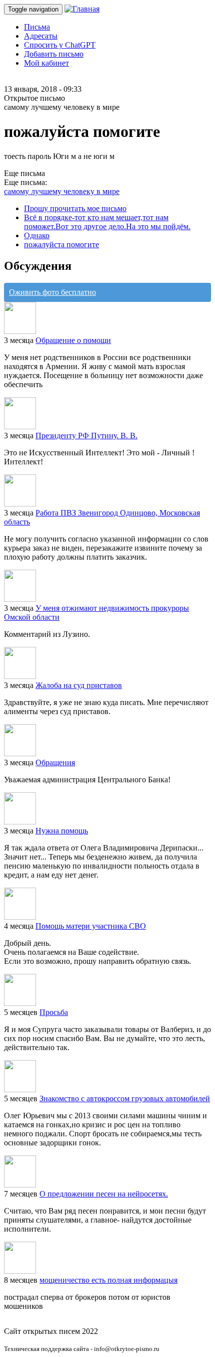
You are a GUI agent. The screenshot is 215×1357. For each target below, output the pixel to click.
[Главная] (82, 9)
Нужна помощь (62, 830)
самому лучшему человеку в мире (62, 191)
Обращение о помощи (73, 340)
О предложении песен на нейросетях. (104, 1194)
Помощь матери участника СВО (91, 926)
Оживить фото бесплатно (52, 292)
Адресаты (41, 36)
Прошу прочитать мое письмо (75, 208)
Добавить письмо (54, 54)
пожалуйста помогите (61, 244)
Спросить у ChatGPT (60, 45)
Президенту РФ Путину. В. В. (87, 435)
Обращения (55, 762)
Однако (37, 235)
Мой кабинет (46, 63)
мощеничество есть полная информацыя (109, 1280)
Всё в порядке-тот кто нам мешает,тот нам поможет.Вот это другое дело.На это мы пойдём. (107, 222)
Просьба (54, 1012)
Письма (37, 27)
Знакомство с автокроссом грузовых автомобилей (125, 1098)
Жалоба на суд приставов (79, 685)
